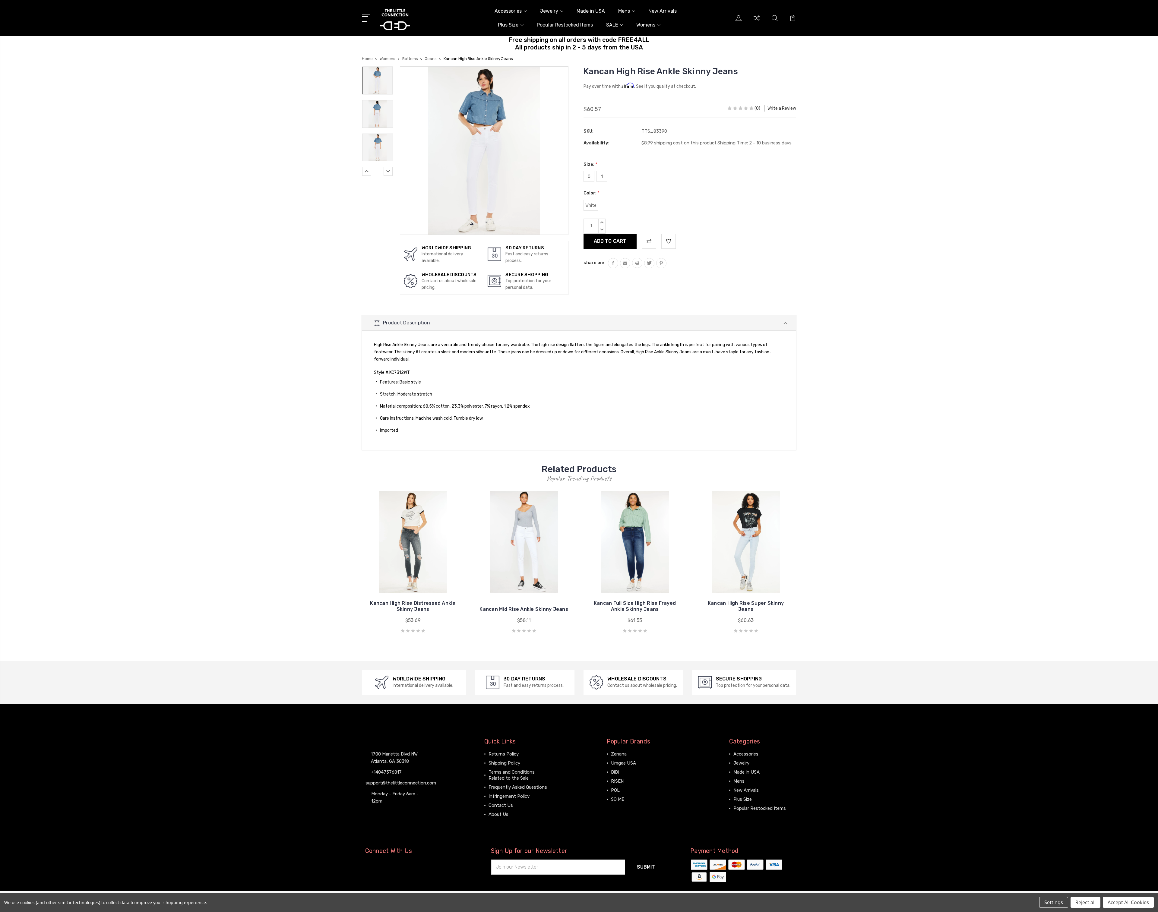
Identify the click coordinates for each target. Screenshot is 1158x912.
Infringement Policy (509, 796)
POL (615, 790)
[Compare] (756, 22)
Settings (1053, 902)
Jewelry (549, 11)
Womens (645, 25)
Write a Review (781, 108)
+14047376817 (386, 772)
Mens (624, 11)
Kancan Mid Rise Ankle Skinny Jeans (523, 609)
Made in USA (591, 11)
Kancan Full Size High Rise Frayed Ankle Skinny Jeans (635, 606)
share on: (594, 262)
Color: (592, 193)
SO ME (617, 799)
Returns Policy (504, 754)
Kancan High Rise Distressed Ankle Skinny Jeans (412, 606)
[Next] (388, 171)
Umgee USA (623, 763)
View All (619, 808)
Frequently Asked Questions (518, 787)
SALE (612, 25)
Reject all (1085, 902)
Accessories (508, 11)
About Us (498, 814)
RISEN (617, 781)
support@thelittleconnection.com (400, 783)
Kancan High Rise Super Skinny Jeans (746, 606)
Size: (590, 164)
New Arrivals (662, 11)
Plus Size (508, 25)
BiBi (615, 772)
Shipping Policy (504, 763)
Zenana (619, 754)
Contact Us (501, 805)
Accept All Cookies (1128, 902)
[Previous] (366, 171)
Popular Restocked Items (565, 25)
